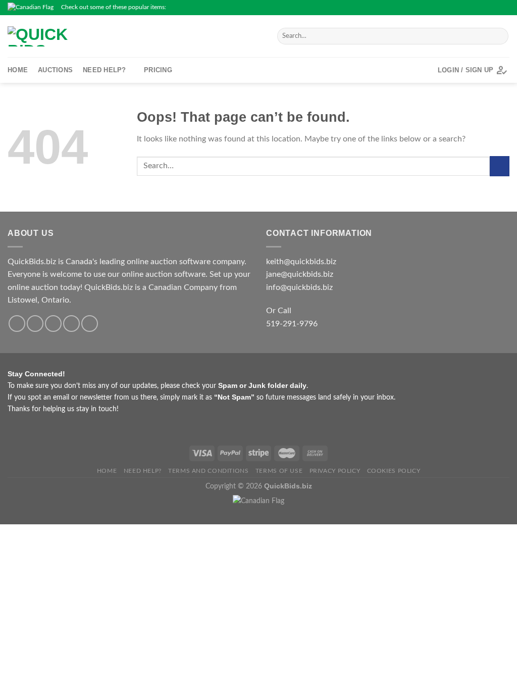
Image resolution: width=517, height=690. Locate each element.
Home (18, 70)
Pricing (158, 70)
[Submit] (499, 36)
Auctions (55, 70)
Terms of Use (278, 471)
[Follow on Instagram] (476, 7)
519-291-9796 (292, 324)
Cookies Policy (394, 471)
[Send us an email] (495, 7)
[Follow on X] (485, 7)
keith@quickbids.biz (301, 262)
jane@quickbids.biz (299, 274)
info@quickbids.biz (299, 287)
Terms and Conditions (208, 471)
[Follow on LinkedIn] (504, 7)
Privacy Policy (334, 471)
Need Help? (104, 70)
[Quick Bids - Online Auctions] (96, 36)
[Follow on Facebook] (466, 7)
